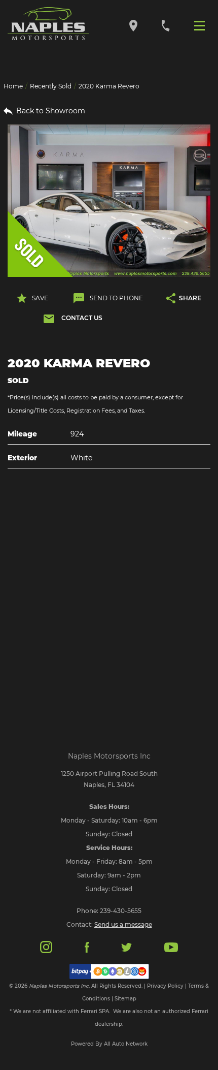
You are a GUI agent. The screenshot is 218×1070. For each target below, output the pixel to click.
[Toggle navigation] (202, 25)
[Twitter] (126, 947)
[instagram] (46, 946)
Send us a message (123, 924)
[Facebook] (87, 947)
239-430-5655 (120, 911)
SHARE (190, 298)
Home (13, 86)
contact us (81, 318)
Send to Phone (116, 298)
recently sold (50, 86)
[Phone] (165, 25)
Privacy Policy (165, 986)
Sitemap (125, 998)
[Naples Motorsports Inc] (48, 24)
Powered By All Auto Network (109, 1044)
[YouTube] (171, 947)
